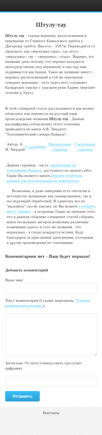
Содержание (35, 147)
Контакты (51, 413)
